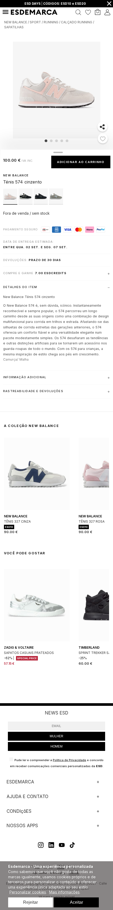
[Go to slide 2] (51, 140)
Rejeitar (30, 902)
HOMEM (56, 746)
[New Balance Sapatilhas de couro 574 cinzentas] (56, 203)
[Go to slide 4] (61, 140)
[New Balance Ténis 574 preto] (26, 203)
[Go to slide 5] (67, 140)
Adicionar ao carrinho (81, 162)
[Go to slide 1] (46, 140)
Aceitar (76, 902)
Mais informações (64, 892)
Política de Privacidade (69, 760)
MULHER (56, 736)
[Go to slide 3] (56, 140)
